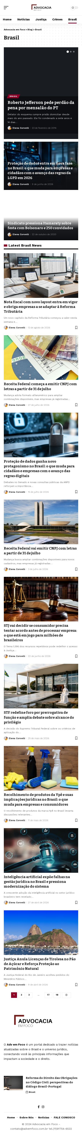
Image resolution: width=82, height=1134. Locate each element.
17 (48, 995)
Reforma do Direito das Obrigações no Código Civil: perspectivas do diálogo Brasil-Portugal (51, 1082)
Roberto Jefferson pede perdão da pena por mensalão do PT (41, 105)
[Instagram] (43, 1106)
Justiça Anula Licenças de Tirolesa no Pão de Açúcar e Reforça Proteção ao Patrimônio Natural (40, 964)
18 (57, 995)
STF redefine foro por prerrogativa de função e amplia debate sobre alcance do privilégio (39, 717)
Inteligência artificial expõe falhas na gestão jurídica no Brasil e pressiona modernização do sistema (37, 882)
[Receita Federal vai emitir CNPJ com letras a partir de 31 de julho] (41, 522)
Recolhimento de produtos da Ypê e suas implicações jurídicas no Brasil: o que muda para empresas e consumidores (38, 799)
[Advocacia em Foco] (41, 7)
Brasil (13, 96)
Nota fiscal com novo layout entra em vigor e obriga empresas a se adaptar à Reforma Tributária (41, 307)
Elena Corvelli (21, 128)
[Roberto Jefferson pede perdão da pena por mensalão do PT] (41, 71)
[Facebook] (38, 1106)
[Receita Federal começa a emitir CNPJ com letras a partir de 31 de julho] (41, 357)
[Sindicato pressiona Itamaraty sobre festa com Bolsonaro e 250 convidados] (41, 216)
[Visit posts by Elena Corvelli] (9, 128)
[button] (7, 7)
